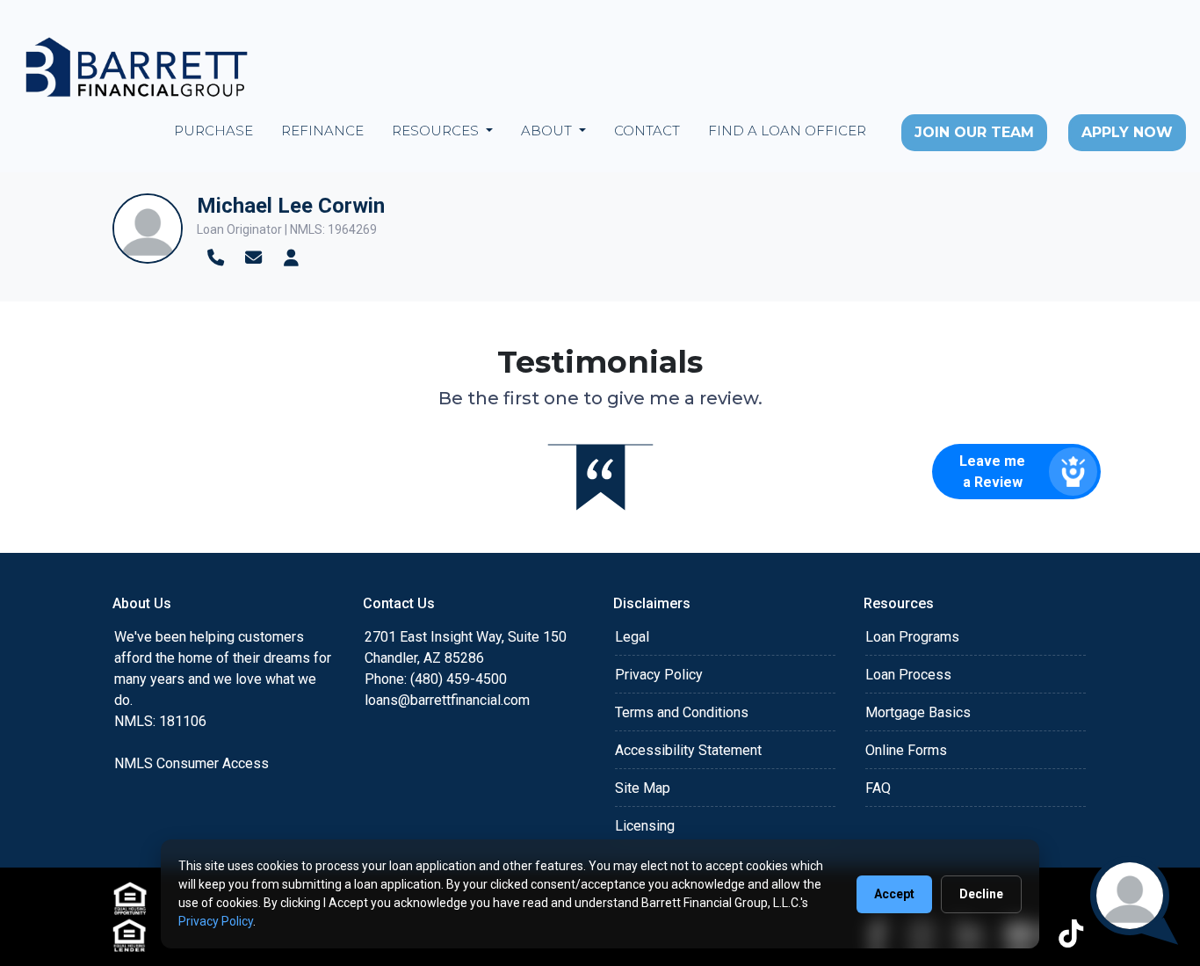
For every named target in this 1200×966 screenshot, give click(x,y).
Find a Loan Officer (787, 130)
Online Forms (906, 750)
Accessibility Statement (688, 750)
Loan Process (908, 674)
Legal (632, 636)
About (548, 130)
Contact (647, 130)
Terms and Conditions (681, 712)
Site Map (642, 788)
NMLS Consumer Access (191, 763)
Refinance (322, 130)
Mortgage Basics (918, 712)
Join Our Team (974, 132)
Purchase (213, 130)
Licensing (645, 825)
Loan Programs (912, 636)
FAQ (878, 788)
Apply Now (1127, 132)
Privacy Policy (659, 674)
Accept (894, 894)
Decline (981, 894)
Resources (437, 130)
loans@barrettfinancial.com (447, 700)
